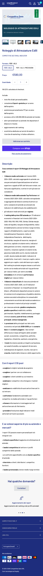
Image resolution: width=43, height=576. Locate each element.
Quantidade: (6, 82)
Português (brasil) (9, 546)
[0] (39, 3)
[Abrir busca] (30, 3)
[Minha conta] (34, 3)
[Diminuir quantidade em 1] (14, 82)
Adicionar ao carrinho (21, 141)
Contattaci (21, 488)
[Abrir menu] (3, 4)
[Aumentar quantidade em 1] (26, 82)
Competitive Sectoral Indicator (14, 56)
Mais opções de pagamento (21, 154)
